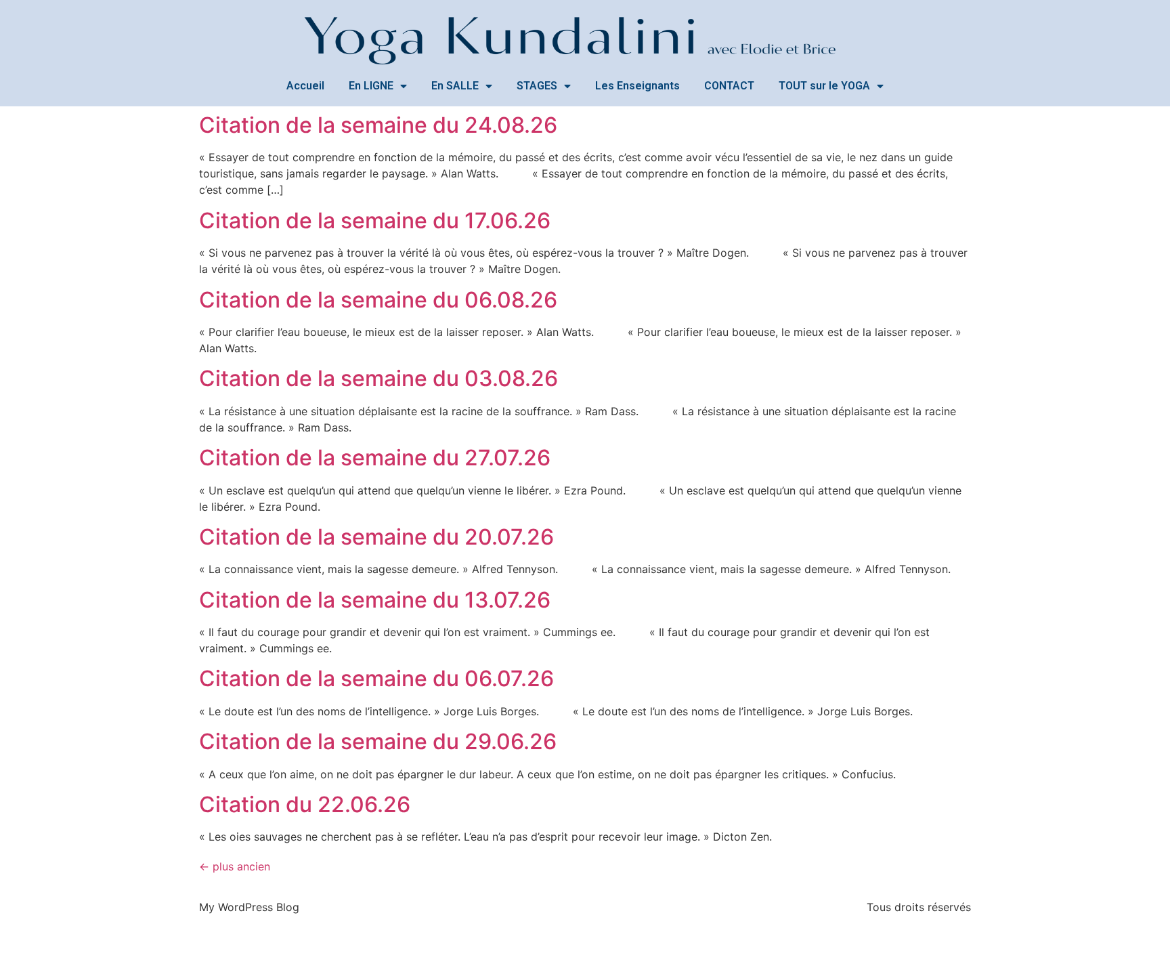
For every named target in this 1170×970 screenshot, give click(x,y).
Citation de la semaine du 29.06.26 (378, 741)
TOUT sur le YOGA (824, 85)
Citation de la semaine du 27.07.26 (374, 457)
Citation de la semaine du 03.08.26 (378, 378)
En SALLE (455, 85)
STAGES (537, 85)
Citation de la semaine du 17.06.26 (374, 220)
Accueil (305, 85)
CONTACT (729, 85)
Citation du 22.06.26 (304, 804)
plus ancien (234, 866)
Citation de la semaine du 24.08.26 (378, 125)
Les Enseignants (637, 85)
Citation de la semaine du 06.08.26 (378, 300)
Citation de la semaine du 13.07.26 (374, 600)
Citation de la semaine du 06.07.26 (376, 678)
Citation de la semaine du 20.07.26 (376, 537)
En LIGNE (371, 85)
